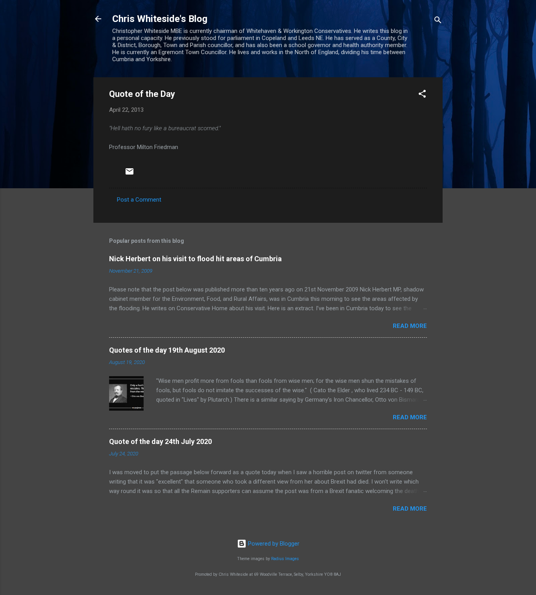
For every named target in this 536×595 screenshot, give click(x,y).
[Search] (438, 21)
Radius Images (285, 558)
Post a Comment (139, 199)
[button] (422, 95)
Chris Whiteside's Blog (160, 18)
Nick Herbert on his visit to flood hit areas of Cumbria (195, 259)
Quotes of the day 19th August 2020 (167, 350)
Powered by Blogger (272, 543)
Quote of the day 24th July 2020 (160, 441)
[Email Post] (129, 174)
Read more (410, 325)
